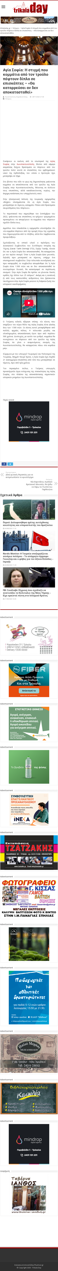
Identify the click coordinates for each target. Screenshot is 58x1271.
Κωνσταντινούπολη (25, 164)
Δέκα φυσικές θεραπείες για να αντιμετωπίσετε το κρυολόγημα (19, 474)
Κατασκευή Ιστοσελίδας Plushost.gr (28, 1265)
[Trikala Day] (29, 7)
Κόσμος (16, 28)
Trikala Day (36, 1267)
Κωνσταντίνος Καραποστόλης (16, 97)
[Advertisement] (29, 131)
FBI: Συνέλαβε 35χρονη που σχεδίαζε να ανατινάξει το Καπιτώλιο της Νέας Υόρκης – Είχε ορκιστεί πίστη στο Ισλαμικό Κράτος (27, 593)
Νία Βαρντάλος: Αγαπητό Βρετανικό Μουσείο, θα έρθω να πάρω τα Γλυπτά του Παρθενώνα (39, 484)
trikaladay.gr (5, 28)
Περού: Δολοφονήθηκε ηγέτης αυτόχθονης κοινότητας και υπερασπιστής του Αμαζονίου (28, 523)
